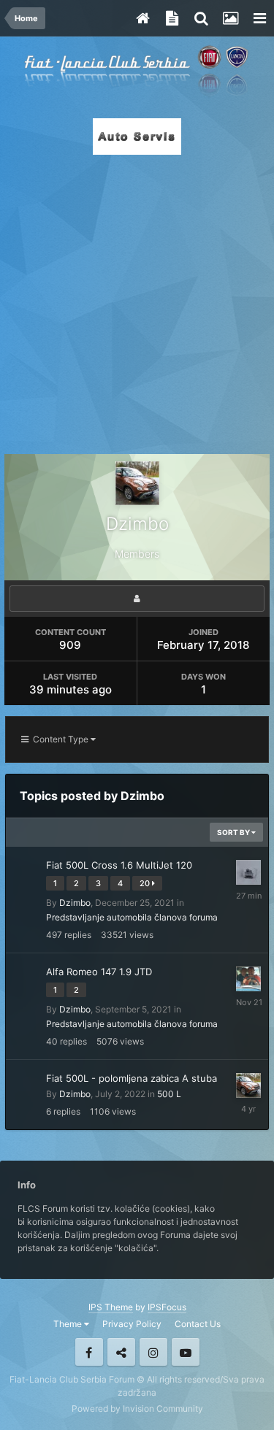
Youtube (185, 1352)
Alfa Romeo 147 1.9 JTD (99, 971)
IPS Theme (110, 1307)
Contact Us (198, 1323)
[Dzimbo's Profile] (137, 598)
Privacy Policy (131, 1323)
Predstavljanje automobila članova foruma (132, 917)
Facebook (89, 1352)
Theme (68, 1323)
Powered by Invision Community (137, 1408)
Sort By (234, 832)
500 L (169, 1093)
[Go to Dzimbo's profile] (248, 1085)
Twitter (121, 1352)
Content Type (59, 739)
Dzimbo (75, 902)
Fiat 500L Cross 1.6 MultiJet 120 (119, 865)
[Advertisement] (137, 300)
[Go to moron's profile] (248, 872)
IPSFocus (167, 1307)
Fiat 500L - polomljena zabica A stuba (131, 1078)
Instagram (153, 1352)
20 (146, 883)
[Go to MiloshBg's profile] (248, 978)
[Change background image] (230, 18)
